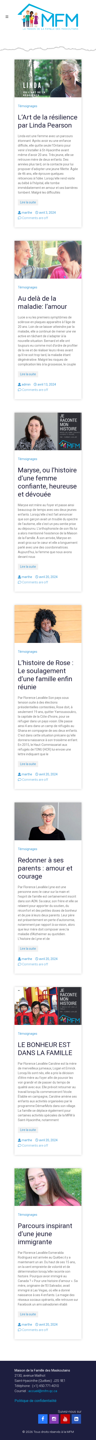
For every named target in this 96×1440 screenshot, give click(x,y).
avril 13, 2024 (47, 384)
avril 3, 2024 (47, 212)
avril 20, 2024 (48, 577)
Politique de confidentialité (35, 1401)
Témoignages (27, 106)
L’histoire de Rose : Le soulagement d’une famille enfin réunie (45, 675)
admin (26, 384)
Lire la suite (28, 202)
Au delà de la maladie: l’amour (42, 302)
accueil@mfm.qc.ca (42, 1391)
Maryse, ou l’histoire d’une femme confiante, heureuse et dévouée (47, 482)
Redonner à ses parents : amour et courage (45, 868)
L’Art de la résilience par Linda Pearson (47, 121)
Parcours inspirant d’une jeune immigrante (45, 1234)
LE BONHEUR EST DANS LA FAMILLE (45, 1049)
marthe (27, 212)
